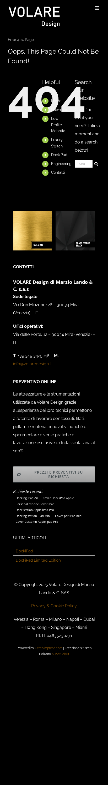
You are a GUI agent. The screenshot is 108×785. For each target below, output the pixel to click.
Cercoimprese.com (48, 648)
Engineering (61, 164)
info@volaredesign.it (32, 363)
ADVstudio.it (60, 654)
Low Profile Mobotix (58, 124)
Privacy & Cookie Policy (54, 605)
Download (59, 109)
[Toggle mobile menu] (97, 8)
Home (56, 101)
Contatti (58, 172)
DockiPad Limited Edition (38, 560)
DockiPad (59, 155)
